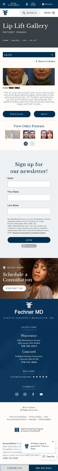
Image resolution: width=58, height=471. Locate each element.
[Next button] (32, 144)
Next (44, 114)
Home (6, 40)
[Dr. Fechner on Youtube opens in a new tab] (41, 394)
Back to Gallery (46, 61)
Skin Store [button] (33, 4)
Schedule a (17, 277)
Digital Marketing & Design (32, 430)
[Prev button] (26, 144)
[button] (53, 13)
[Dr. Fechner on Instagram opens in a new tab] (16, 394)
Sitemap (32, 419)
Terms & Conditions (18, 417)
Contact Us (14, 288)
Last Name (13, 205)
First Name (13, 192)
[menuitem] (16, 394)
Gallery (15, 40)
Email (10, 178)
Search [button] (31, 13)
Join (29, 239)
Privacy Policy (36, 417)
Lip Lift (33, 40)
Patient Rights (45, 419)
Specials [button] (49, 4)
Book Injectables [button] (13, 4)
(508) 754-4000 (10, 458)
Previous (16, 114)
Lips (25, 40)
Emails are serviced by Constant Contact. (29, 232)
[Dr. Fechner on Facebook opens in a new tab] (33, 394)
